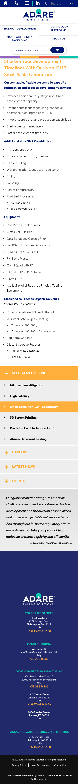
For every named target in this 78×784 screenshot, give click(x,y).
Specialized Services (31, 373)
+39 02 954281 (39, 686)
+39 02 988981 (39, 658)
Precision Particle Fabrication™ (32, 428)
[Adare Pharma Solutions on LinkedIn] (37, 3)
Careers (19, 452)
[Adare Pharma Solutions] (39, 599)
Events (18, 481)
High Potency (19, 396)
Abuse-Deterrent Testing (28, 439)
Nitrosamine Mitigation (26, 385)
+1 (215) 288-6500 (39, 631)
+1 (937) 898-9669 (39, 704)
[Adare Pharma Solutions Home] (5, 3)
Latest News (23, 466)
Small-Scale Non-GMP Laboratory (34, 407)
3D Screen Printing (23, 417)
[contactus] (16, 3)
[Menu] (27, 3)
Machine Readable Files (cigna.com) (26, 775)
